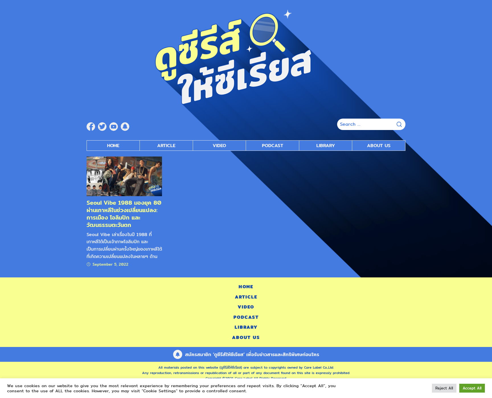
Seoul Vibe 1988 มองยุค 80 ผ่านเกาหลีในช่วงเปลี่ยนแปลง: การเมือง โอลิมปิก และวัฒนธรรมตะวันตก (124, 213)
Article (166, 145)
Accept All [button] (472, 388)
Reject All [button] (444, 388)
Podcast (272, 145)
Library (325, 145)
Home (113, 145)
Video (219, 145)
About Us (379, 145)
